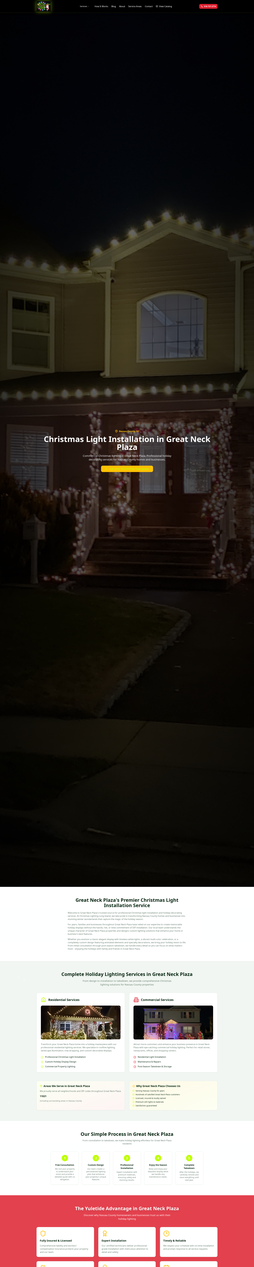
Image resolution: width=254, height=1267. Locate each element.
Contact (149, 6)
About (122, 6)
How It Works (101, 6)
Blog (113, 6)
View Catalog (165, 6)
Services (83, 6)
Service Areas (135, 6)
